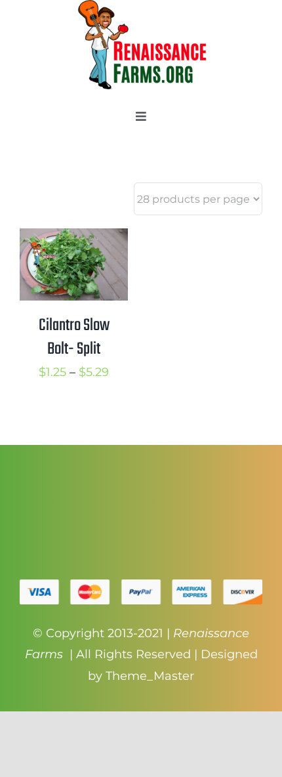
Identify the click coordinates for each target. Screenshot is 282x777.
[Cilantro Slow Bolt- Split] (74, 239)
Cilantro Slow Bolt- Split (74, 337)
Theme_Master (150, 676)
